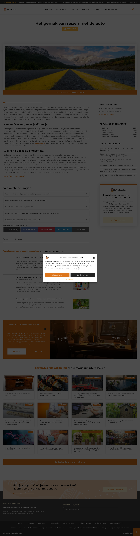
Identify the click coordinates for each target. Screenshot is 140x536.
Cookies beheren (83, 275)
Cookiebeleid (69, 279)
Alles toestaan (57, 275)
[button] (94, 258)
